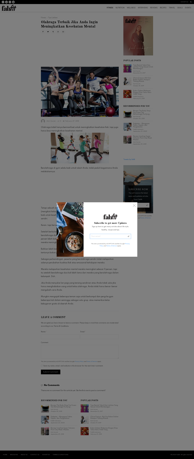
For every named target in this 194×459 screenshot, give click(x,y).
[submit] (128, 236)
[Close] (134, 205)
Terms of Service (111, 246)
